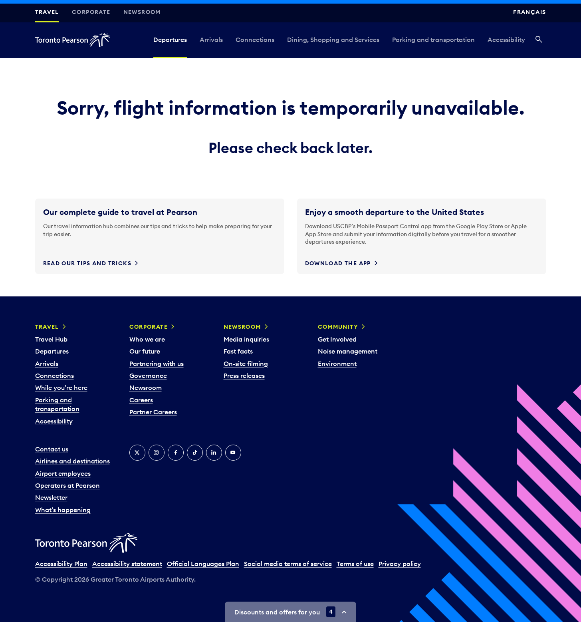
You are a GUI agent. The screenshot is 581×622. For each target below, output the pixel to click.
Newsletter (51, 497)
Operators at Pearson (67, 485)
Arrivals (211, 40)
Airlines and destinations (72, 461)
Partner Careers (153, 412)
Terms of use (355, 564)
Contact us (51, 449)
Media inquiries (246, 339)
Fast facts (238, 351)
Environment (337, 364)
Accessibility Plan (61, 564)
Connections (255, 40)
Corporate (91, 12)
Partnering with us (156, 364)
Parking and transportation (433, 40)
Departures (170, 40)
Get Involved (337, 339)
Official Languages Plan (203, 564)
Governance (148, 376)
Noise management (347, 351)
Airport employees (63, 473)
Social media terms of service (288, 564)
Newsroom (142, 12)
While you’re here (61, 387)
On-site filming (246, 364)
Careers (141, 400)
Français (529, 12)
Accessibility (506, 40)
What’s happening (63, 510)
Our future (144, 351)
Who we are (147, 339)
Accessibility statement (127, 564)
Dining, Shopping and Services (333, 40)
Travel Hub (51, 339)
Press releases (244, 376)
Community (338, 326)
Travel (47, 12)
